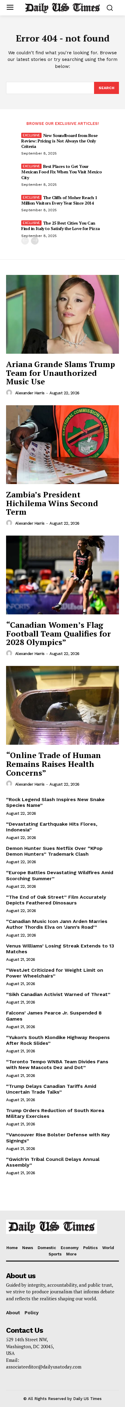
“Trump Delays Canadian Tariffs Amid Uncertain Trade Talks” (51, 1089)
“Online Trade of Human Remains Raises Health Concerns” (53, 763)
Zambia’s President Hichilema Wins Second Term (52, 503)
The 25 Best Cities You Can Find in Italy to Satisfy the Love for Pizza (60, 225)
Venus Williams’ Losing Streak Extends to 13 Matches (60, 948)
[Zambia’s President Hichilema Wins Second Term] (62, 444)
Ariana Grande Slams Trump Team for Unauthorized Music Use (60, 372)
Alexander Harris (30, 393)
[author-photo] (10, 392)
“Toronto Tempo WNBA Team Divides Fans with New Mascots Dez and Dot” (57, 1064)
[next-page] (35, 241)
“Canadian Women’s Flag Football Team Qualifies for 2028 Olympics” (58, 633)
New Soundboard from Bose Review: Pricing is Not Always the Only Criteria (59, 140)
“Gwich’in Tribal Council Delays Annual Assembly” (53, 1162)
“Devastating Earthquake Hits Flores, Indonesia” (51, 827)
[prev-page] (25, 241)
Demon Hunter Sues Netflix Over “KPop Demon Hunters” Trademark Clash (54, 851)
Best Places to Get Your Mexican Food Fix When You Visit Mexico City (61, 171)
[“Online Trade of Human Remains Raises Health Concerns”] (62, 705)
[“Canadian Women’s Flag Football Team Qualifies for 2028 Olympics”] (62, 575)
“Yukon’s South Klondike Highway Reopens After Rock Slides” (58, 1040)
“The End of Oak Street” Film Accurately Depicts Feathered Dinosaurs (56, 900)
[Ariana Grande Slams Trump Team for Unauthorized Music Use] (62, 314)
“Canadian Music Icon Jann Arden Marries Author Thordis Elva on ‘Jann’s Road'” (56, 924)
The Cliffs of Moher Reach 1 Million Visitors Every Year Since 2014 (59, 200)
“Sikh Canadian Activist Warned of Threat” (58, 994)
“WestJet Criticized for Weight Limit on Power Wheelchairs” (54, 973)
